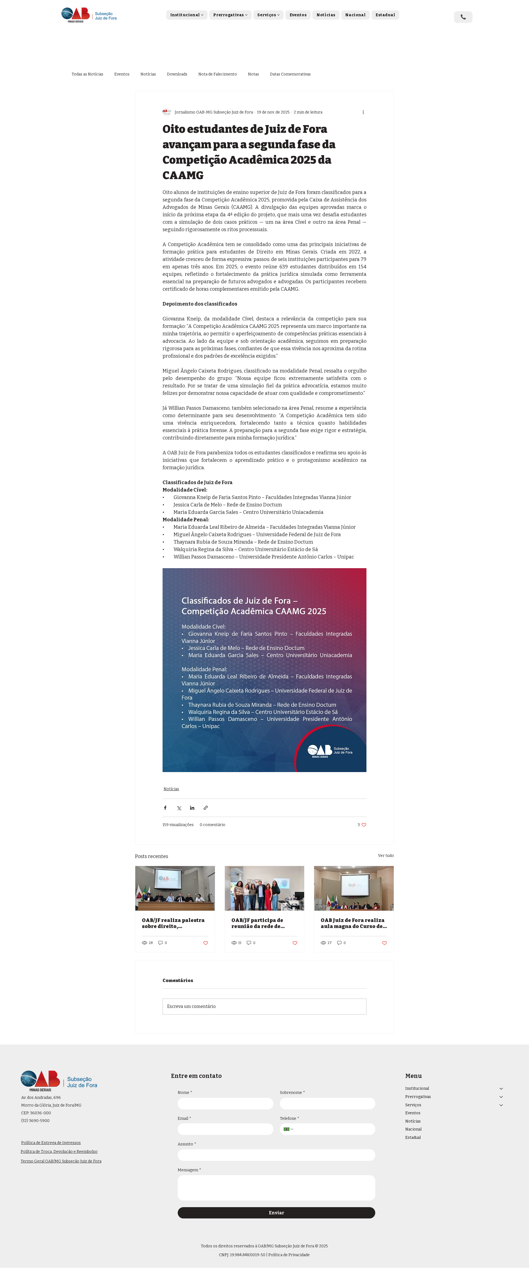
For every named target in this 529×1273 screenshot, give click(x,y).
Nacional (413, 1129)
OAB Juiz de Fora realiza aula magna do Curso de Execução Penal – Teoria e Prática (353, 923)
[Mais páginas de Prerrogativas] (246, 15)
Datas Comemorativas (290, 74)
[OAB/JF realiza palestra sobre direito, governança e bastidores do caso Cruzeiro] (175, 888)
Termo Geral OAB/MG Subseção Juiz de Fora (61, 1161)
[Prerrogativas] (501, 1097)
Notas (253, 74)
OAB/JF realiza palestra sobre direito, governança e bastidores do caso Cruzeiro (174, 923)
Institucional (417, 1088)
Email (184, 1118)
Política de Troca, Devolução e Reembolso (59, 1151)
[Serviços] (501, 1105)
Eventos (121, 74)
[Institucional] (501, 1089)
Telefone (289, 1118)
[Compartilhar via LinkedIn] (192, 807)
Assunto (187, 1144)
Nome (185, 1092)
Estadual (413, 1137)
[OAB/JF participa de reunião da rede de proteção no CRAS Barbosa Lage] (264, 888)
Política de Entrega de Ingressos (51, 1142)
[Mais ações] (363, 112)
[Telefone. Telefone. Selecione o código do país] (289, 1129)
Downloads (177, 74)
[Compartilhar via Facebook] (165, 807)
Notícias (148, 74)
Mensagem (189, 1170)
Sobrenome (292, 1092)
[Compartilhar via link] (205, 807)
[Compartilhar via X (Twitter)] (178, 807)
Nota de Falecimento (217, 74)
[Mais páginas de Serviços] (278, 15)
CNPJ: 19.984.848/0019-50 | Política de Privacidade (264, 1255)
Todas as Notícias (87, 74)
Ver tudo (386, 855)
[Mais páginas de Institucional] (202, 15)
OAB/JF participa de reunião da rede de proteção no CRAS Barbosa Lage (257, 923)
